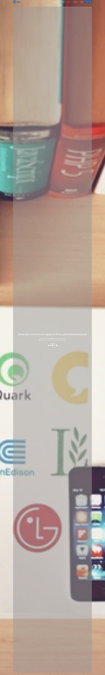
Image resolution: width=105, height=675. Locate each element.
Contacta (81, 1)
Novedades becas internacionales (57, 340)
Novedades (62, 1)
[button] (48, 345)
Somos (68, 1)
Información (55, 1)
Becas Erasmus (44, 340)
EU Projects (75, 1)
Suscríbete (87, 1)
